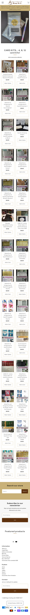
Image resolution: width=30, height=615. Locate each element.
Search (3, 572)
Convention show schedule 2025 (10, 560)
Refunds (4, 553)
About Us (4, 548)
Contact (4, 573)
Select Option (7, 83)
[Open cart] (28, 2)
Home (3, 567)
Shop (3, 568)
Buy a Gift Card (6, 558)
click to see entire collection (15, 57)
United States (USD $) (14, 603)
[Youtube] (16, 542)
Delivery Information (7, 552)
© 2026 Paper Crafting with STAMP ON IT (12, 598)
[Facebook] (13, 542)
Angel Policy (5, 550)
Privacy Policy (5, 555)
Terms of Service (6, 557)
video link (15, 30)
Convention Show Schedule (9, 575)
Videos (3, 570)
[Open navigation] (2, 2)
